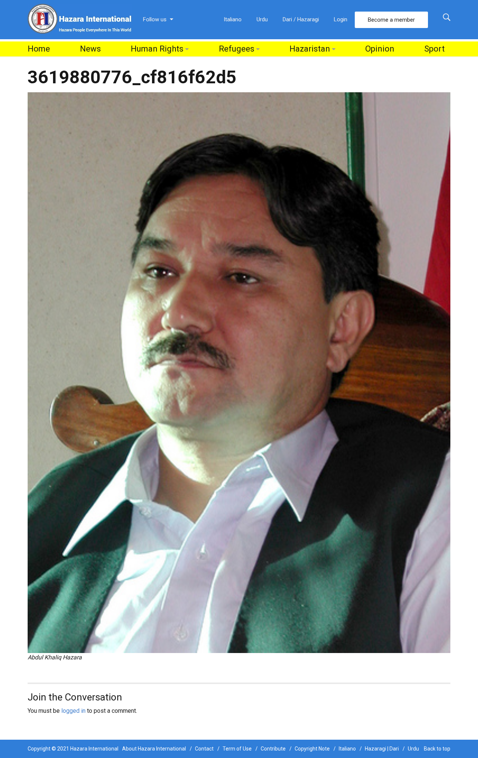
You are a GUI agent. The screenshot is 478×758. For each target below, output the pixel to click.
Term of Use (237, 749)
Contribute (273, 749)
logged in (73, 710)
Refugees (236, 48)
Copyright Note (312, 749)
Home (39, 48)
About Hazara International (154, 749)
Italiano (233, 19)
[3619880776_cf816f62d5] (239, 372)
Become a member (391, 19)
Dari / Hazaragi (301, 19)
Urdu (262, 19)
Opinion (379, 48)
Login (340, 19)
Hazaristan (309, 48)
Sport (434, 48)
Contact (204, 749)
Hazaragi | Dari (382, 749)
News (90, 48)
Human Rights (157, 48)
